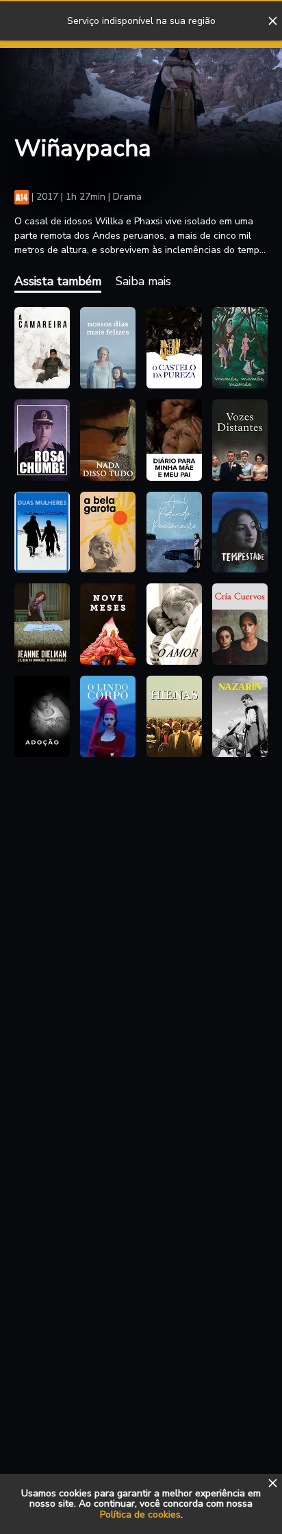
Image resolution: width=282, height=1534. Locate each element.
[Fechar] (272, 21)
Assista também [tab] (57, 281)
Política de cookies (140, 1514)
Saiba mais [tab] (143, 281)
